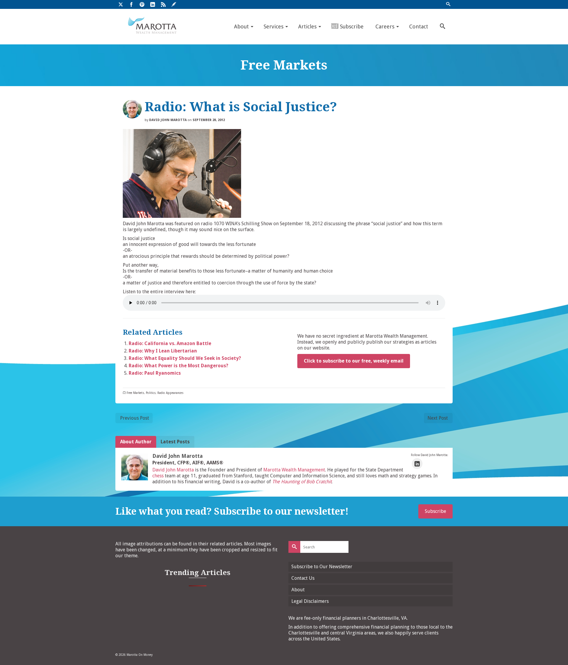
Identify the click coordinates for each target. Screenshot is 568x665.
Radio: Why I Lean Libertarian (163, 351)
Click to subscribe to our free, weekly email (354, 361)
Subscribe (435, 511)
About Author (135, 442)
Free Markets (135, 393)
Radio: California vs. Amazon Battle (170, 343)
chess (158, 476)
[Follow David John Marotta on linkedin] (417, 463)
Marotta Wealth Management (294, 470)
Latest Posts (175, 442)
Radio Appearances (170, 393)
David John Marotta (168, 120)
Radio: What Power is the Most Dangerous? (178, 365)
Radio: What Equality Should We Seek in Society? (185, 358)
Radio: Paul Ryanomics (155, 373)
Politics (151, 393)
